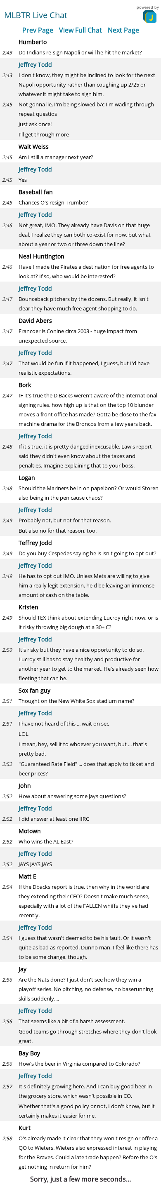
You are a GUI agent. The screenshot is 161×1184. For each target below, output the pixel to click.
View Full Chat (80, 30)
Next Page (123, 30)
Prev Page (37, 30)
